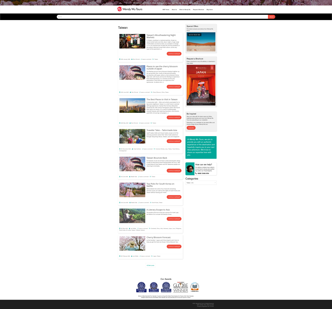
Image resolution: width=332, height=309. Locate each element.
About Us (174, 9)
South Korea (155, 202)
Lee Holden (133, 228)
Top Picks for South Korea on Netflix (160, 184)
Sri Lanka (128, 230)
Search (272, 17)
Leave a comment (146, 59)
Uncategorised (122, 151)
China (163, 92)
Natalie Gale (134, 176)
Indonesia (165, 228)
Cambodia (153, 228)
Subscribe (191, 128)
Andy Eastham (137, 149)
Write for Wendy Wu (184, 9)
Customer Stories (160, 149)
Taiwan (156, 59)
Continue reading (173, 53)
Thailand (138, 230)
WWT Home (166, 9)
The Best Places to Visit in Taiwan (162, 99)
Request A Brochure (198, 9)
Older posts (151, 265)
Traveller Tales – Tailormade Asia (162, 130)
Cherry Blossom (157, 92)
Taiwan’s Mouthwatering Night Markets (161, 36)
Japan (170, 228)
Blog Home (210, 9)
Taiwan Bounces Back (157, 157)
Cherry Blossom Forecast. (159, 237)
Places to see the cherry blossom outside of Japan (162, 67)
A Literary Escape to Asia (158, 209)
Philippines (178, 228)
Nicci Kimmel (136, 59)
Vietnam (143, 230)
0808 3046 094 (203, 173)
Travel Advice (175, 149)
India (161, 228)
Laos (166, 149)
